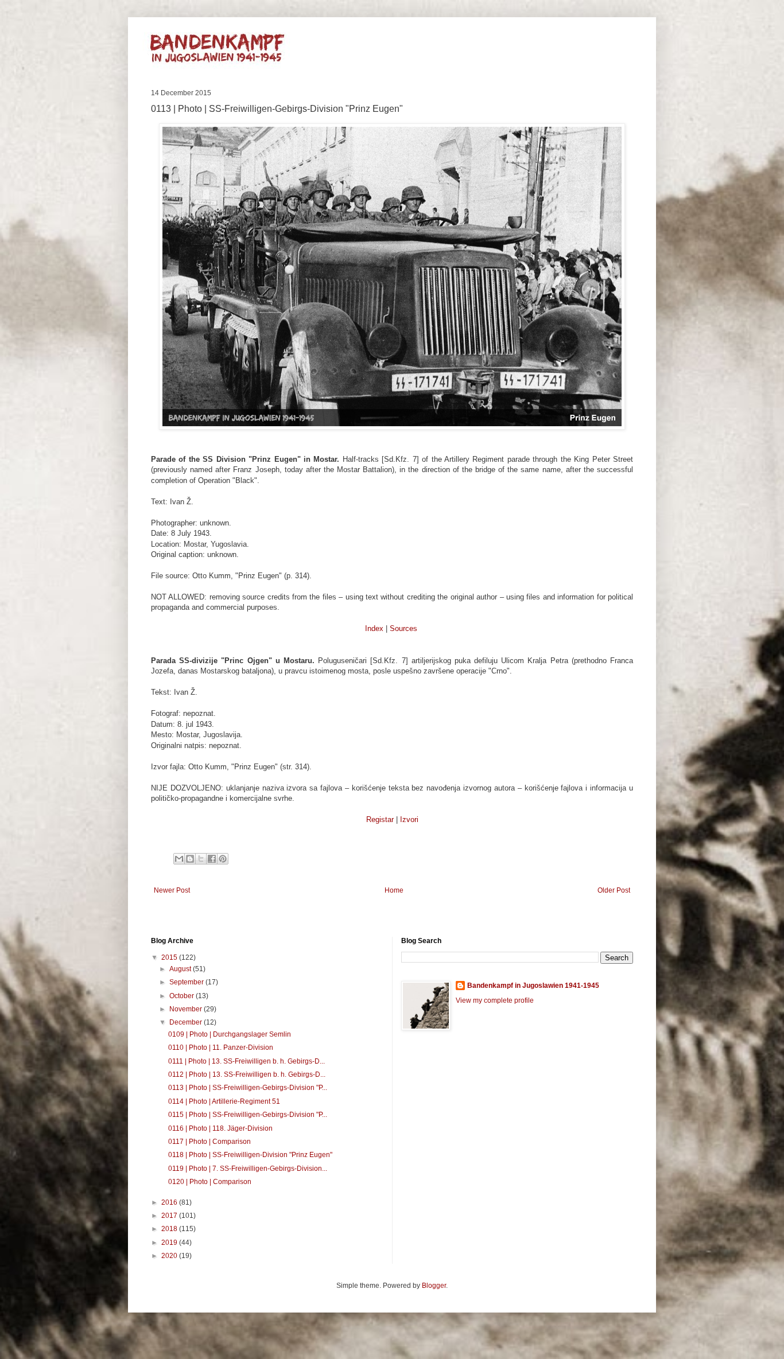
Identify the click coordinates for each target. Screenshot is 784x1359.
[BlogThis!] (190, 859)
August (181, 969)
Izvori (409, 819)
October (182, 996)
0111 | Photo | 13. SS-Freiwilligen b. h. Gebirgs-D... (246, 1061)
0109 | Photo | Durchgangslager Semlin (229, 1034)
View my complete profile (495, 1000)
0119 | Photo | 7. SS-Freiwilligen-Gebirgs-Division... (247, 1169)
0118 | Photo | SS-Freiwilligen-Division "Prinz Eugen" (250, 1155)
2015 (170, 957)
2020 (170, 1256)
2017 (170, 1216)
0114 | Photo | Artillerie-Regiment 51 (224, 1101)
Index (374, 628)
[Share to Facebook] (212, 859)
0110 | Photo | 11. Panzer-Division (220, 1047)
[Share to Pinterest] (222, 859)
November (186, 1009)
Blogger (434, 1286)
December (186, 1022)
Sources (403, 628)
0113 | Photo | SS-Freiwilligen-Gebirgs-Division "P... (247, 1088)
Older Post (613, 890)
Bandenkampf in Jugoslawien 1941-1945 (533, 986)
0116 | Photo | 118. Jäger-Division (220, 1128)
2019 (170, 1243)
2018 (170, 1229)
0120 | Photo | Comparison (209, 1182)
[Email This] (179, 859)
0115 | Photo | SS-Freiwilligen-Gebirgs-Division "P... (247, 1115)
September (187, 982)
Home (394, 890)
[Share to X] (201, 859)
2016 (170, 1202)
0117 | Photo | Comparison (209, 1142)
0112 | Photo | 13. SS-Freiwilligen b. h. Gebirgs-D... (246, 1074)
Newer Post (172, 890)
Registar (380, 819)
